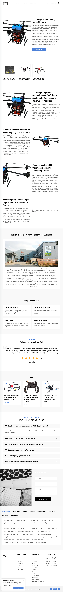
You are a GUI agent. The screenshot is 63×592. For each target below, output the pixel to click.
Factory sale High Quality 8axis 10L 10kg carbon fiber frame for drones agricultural (39, 78)
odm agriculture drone (9, 539)
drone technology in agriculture (25, 531)
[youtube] (54, 589)
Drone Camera (35, 579)
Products (25, 3)
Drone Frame (35, 567)
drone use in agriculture (23, 528)
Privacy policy (36, 589)
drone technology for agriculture (11, 534)
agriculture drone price (47, 520)
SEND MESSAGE (43, 499)
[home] (5, 3)
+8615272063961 (52, 563)
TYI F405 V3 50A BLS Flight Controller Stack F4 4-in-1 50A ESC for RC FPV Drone (9, 78)
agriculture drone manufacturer (43, 534)
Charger (33, 573)
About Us (18, 3)
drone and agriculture (9, 520)
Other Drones (35, 565)
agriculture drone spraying (10, 523)
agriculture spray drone (9, 525)
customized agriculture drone (11, 542)
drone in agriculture (21, 520)
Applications (33, 3)
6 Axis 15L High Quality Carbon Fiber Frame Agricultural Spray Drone (24, 78)
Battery (33, 571)
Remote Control (35, 575)
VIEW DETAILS (9, 70)
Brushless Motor (35, 569)
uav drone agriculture (34, 520)
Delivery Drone (35, 559)
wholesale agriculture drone (23, 537)
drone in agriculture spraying (25, 525)
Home (11, 3)
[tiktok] (59, 589)
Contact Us (53, 3)
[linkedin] (56, 589)
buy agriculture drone (9, 537)
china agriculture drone (27, 534)
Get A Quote (39, 49)
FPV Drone (34, 561)
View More (6, 402)
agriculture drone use (52, 528)
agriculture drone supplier (39, 537)
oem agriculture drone (53, 537)
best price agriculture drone (42, 542)
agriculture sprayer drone (40, 525)
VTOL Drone (34, 563)
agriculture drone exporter (27, 542)
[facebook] (51, 589)
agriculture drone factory (23, 539)
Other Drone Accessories (38, 581)
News (46, 3)
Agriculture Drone (36, 557)
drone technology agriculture (43, 531)
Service (41, 3)
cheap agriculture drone (37, 539)
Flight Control (35, 577)
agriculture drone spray (9, 528)
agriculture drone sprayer (25, 523)
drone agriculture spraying (40, 523)
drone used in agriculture (38, 528)
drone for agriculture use (10, 531)
